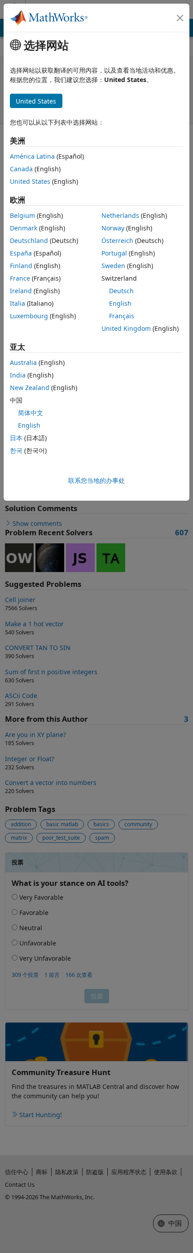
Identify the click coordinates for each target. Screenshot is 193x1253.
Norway (112, 228)
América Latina (32, 156)
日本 (16, 438)
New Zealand (29, 387)
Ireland (21, 290)
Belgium (22, 215)
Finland (21, 265)
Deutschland (29, 240)
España (21, 253)
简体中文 (30, 412)
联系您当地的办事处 (96, 480)
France (20, 278)
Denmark (23, 228)
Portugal (114, 253)
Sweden (113, 265)
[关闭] (180, 18)
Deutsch (121, 290)
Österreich (117, 240)
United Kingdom (126, 328)
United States (30, 181)
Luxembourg (29, 316)
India (18, 375)
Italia (17, 303)
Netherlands (120, 215)
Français (121, 316)
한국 (16, 450)
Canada (21, 169)
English (120, 303)
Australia (23, 362)
